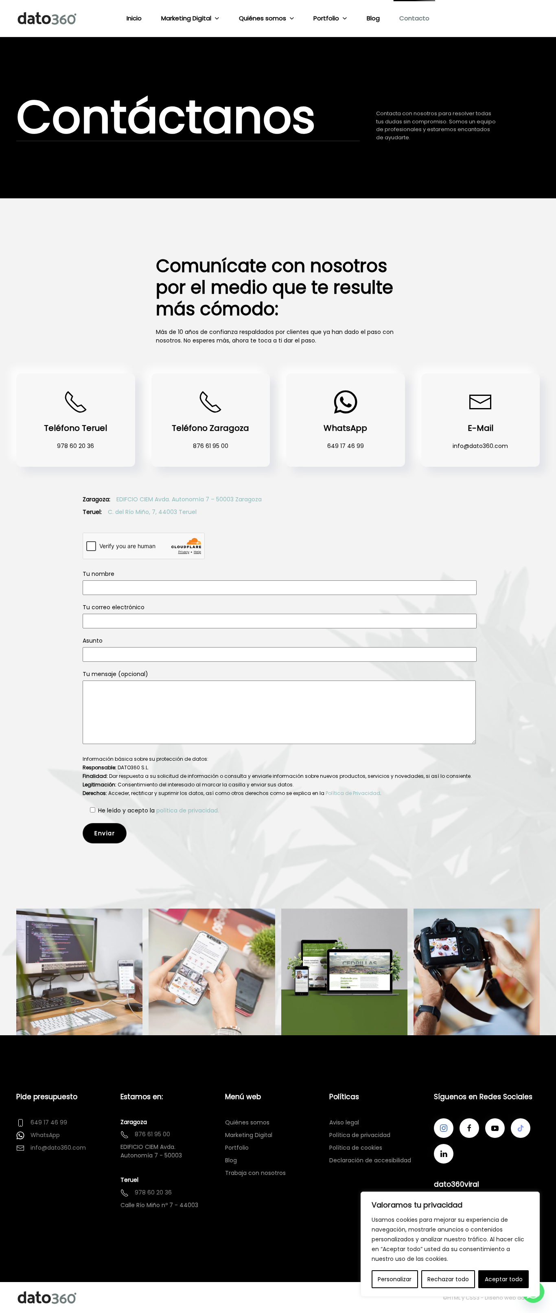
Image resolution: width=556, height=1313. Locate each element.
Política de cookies (355, 1148)
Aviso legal (344, 1122)
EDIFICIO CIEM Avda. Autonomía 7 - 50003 (151, 1151)
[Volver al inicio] (48, 18)
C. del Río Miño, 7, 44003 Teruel (152, 512)
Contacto (414, 18)
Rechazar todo (448, 1279)
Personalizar (395, 1279)
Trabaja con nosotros (255, 1173)
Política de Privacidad (353, 793)
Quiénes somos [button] (262, 18)
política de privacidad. (187, 810)
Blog (373, 18)
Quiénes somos (247, 1122)
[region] (450, 1244)
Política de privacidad (359, 1135)
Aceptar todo (504, 1279)
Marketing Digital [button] (186, 18)
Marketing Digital (248, 1135)
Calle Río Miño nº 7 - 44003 (159, 1205)
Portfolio (237, 1148)
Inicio (134, 18)
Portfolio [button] (326, 18)
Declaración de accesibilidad (370, 1160)
